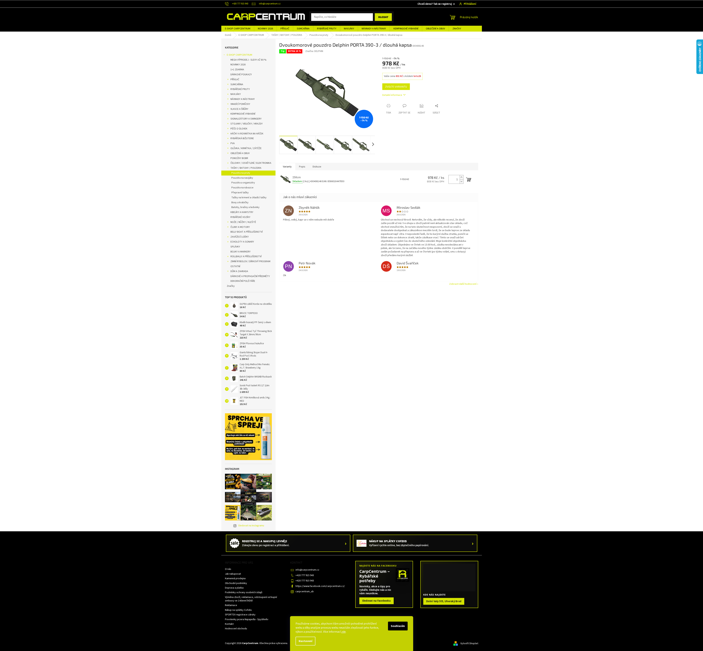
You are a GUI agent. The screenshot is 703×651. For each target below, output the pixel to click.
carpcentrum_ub (305, 591)
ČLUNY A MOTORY (240, 227)
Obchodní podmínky (236, 583)
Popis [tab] (302, 167)
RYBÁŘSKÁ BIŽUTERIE (242, 138)
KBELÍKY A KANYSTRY (241, 212)
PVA (232, 143)
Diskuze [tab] (317, 167)
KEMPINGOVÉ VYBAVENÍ (242, 114)
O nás (228, 569)
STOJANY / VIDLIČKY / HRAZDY (246, 124)
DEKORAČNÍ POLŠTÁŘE (242, 281)
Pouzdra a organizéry (243, 183)
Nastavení (305, 641)
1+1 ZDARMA (237, 69)
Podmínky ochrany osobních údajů (243, 592)
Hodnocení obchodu (236, 628)
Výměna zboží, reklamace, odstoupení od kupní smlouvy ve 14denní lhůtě (251, 599)
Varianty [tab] (287, 167)
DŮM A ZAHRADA (239, 271)
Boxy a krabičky (239, 202)
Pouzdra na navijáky (242, 178)
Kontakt (229, 624)
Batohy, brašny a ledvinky (245, 207)
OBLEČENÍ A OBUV (240, 153)
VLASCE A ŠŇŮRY (239, 109)
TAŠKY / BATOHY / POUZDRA (245, 168)
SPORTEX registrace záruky (240, 614)
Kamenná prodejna (235, 578)
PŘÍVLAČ (234, 79)
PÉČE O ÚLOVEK (238, 129)
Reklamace (231, 605)
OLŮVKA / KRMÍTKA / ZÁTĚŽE (246, 148)
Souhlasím (398, 626)
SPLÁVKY (235, 247)
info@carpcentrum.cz (307, 570)
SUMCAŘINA (236, 84)
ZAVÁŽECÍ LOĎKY (239, 237)
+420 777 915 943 (305, 575)
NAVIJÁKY (235, 94)
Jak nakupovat (233, 574)
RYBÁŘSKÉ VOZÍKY (240, 217)
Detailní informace (392, 95)
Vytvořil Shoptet (469, 643)
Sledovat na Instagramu (251, 525)
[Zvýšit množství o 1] (461, 177)
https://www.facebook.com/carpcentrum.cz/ (320, 586)
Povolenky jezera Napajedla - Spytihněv (246, 619)
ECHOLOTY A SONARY (242, 242)
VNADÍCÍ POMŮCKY (240, 104)
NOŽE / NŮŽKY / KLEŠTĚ (243, 222)
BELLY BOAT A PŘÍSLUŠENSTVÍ (246, 232)
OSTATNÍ (235, 266)
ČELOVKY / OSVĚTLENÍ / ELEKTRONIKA (250, 163)
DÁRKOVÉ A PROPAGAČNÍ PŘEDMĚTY (250, 276)
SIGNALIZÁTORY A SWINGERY (246, 119)
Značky (231, 286)
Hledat (383, 17)
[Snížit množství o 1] (461, 181)
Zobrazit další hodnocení (462, 284)
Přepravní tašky (240, 192)
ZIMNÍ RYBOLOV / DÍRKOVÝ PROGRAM (250, 261)
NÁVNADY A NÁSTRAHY (242, 99)
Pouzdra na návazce (242, 187)
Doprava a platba (234, 588)
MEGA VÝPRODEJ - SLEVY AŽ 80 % (248, 60)
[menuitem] (237, 29)
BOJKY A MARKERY (240, 252)
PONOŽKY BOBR (239, 158)
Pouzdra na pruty (240, 173)
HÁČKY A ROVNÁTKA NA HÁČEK (246, 133)
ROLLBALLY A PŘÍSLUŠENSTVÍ (246, 256)
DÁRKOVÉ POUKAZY (241, 74)
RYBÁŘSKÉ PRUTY (240, 89)
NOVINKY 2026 (238, 64)
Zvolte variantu (396, 86)
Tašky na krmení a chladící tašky (248, 197)
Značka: (314, 51)
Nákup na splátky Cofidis (238, 610)
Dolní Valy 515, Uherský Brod (443, 601)
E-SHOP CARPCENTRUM (239, 55)
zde (343, 632)
